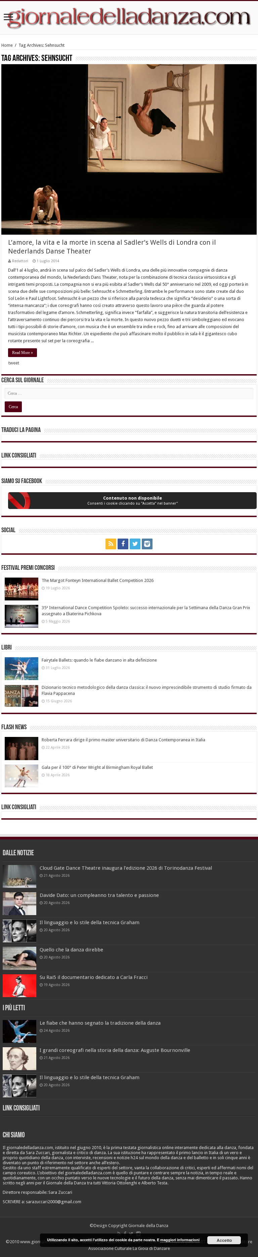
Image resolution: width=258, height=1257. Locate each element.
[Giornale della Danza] (129, 17)
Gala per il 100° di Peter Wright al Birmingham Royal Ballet (97, 767)
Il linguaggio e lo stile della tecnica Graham (89, 922)
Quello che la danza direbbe (71, 950)
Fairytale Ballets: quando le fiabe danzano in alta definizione (99, 660)
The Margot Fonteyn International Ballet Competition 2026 (98, 580)
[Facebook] (123, 544)
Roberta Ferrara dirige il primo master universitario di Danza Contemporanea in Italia (123, 739)
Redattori (20, 261)
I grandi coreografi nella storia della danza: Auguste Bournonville (115, 1050)
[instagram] (147, 544)
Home (7, 45)
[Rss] (110, 544)
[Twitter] (135, 544)
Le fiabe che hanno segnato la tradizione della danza (100, 1023)
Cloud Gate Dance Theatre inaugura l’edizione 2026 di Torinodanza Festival (126, 868)
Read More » (22, 352)
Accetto (224, 1240)
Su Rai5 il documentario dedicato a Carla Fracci (93, 977)
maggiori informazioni (180, 1239)
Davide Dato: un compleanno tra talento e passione (99, 895)
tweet (13, 362)
